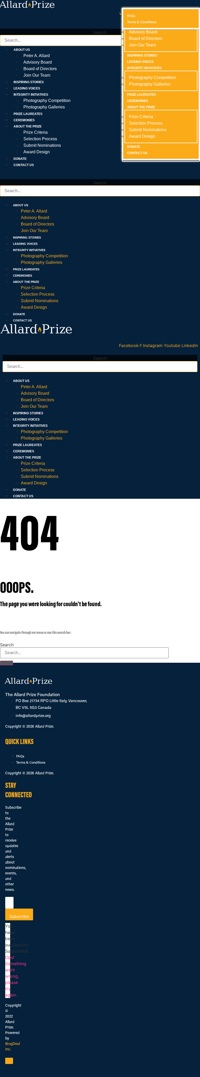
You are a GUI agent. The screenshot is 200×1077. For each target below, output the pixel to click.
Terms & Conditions (30, 762)
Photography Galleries (44, 107)
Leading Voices (27, 88)
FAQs (20, 756)
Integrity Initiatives (29, 250)
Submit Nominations (42, 145)
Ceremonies (24, 120)
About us (20, 205)
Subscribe (19, 916)
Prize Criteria (35, 132)
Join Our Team (36, 75)
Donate (20, 159)
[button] (100, 25)
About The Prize (26, 281)
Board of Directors (40, 68)
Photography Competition (47, 100)
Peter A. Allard (36, 55)
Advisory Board (37, 62)
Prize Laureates (28, 114)
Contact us (24, 165)
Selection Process (40, 139)
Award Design (36, 152)
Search (100, 32)
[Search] (6, 663)
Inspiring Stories (29, 82)
